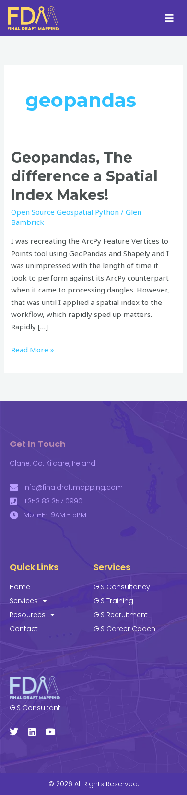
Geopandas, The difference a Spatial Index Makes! (84, 176)
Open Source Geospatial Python (65, 212)
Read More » (32, 349)
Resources (28, 615)
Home (20, 587)
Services (24, 601)
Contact (24, 628)
